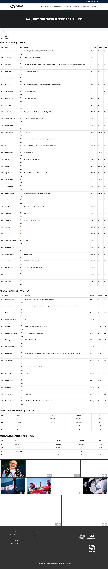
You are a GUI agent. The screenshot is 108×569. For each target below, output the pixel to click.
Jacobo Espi (8, 227)
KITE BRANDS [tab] (6, 36)
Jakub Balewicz (9, 267)
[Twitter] (86, 1)
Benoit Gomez (8, 71)
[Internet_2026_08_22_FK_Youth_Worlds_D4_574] (85, 510)
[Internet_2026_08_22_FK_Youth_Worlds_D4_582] (39, 468)
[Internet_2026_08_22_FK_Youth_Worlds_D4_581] (66, 468)
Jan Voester (8, 84)
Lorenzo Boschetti (9, 254)
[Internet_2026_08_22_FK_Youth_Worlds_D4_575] (30, 510)
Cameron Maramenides (11, 145)
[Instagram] (92, 1)
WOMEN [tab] (5, 34)
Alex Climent (8, 234)
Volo (16, 454)
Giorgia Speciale (9, 394)
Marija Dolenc (8, 387)
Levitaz (17, 444)
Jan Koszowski (9, 152)
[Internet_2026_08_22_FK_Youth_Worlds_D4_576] (95, 486)
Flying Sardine (19, 451)
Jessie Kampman (9, 299)
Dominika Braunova (10, 401)
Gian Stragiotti (8, 64)
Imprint (34, 540)
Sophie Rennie (9, 380)
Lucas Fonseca (9, 186)
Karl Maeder (8, 213)
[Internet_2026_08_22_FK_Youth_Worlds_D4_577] (67, 486)
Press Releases (14, 543)
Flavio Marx (8, 206)
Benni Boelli (8, 166)
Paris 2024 (76, 6)
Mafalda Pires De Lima (11, 333)
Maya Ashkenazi (9, 346)
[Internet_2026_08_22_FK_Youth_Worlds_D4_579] (13, 486)
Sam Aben (7, 159)
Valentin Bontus (9, 132)
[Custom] (97, 1)
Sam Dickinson (9, 91)
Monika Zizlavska (9, 367)
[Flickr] (94, 1)
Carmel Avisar (8, 281)
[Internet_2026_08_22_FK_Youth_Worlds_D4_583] (12, 468)
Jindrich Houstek (9, 193)
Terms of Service (37, 535)
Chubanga (17, 447)
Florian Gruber (9, 78)
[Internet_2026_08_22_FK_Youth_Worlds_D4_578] (39, 486)
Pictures (12, 537)
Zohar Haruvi (8, 220)
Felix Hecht (8, 105)
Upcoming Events (14, 532)
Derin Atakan (8, 326)
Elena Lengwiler (9, 306)
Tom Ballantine (9, 179)
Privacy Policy (36, 532)
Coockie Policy (36, 537)
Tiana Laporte (8, 360)
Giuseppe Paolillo (9, 247)
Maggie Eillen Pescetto (11, 319)
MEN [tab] (4, 31)
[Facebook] (83, 1)
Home (38, 6)
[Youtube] (89, 1)
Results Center (13, 535)
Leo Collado (8, 274)
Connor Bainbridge (10, 118)
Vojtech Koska (8, 173)
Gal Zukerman (9, 312)
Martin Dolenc (8, 57)
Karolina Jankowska (10, 373)
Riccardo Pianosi (9, 125)
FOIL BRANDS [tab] (6, 38)
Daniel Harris (8, 200)
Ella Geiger (8, 340)
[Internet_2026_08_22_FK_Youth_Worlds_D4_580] (94, 468)
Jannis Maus (8, 139)
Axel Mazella (8, 112)
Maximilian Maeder (10, 51)
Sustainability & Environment (17, 540)
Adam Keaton (8, 261)
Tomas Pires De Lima (10, 240)
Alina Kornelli (8, 353)
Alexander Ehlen (9, 98)
